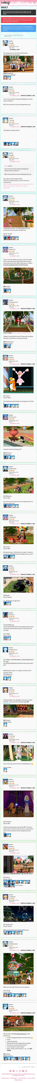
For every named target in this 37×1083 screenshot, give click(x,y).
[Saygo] (5, 43)
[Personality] (12, 359)
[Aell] (13, 405)
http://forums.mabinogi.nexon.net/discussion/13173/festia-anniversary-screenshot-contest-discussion (18, 186)
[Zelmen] (5, 77)
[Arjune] (5, 89)
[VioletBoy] (5, 885)
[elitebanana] (5, 944)
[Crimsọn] (5, 736)
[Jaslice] (5, 357)
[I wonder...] (13, 44)
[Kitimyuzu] (5, 417)
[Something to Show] (10, 122)
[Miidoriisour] (5, 649)
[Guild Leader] (10, 737)
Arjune (6, 166)
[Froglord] (5, 897)
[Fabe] (9, 77)
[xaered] (5, 568)
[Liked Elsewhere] (13, 651)
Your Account (5, 1078)
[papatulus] (17, 881)
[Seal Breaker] (13, 359)
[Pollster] (13, 304)
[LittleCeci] (9, 506)
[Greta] (5, 932)
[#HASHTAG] (13, 418)
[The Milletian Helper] (10, 90)
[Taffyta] (5, 143)
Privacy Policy (23, 1078)
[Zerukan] (5, 198)
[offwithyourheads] (17, 932)
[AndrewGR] (13, 885)
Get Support (13, 1078)
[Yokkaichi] (28, 881)
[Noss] (24, 1058)
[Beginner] (12, 945)
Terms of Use (32, 1078)
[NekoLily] (5, 249)
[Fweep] (5, 120)
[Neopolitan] (9, 346)
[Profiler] (10, 651)
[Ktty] (17, 143)
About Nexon (18, 1080)
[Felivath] (13, 143)
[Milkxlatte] (5, 468)
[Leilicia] (20, 995)
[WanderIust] (5, 302)
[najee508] (9, 885)
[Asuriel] (5, 781)
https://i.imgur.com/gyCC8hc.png (21, 333)
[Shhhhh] (10, 44)
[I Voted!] (12, 44)
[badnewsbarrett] (9, 238)
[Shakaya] (9, 143)
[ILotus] (5, 1006)
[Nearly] (5, 846)
